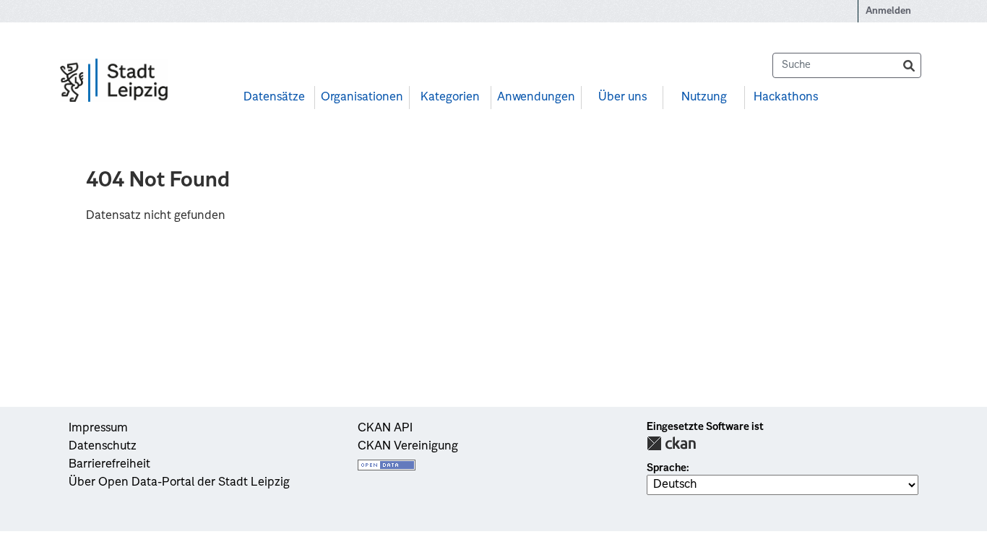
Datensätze (274, 97)
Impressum (98, 428)
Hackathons (786, 97)
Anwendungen (536, 97)
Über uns (622, 97)
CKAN (671, 443)
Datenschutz (103, 446)
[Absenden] (909, 65)
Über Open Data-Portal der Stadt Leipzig (179, 483)
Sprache (666, 468)
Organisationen (362, 97)
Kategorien (450, 97)
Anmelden (888, 11)
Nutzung (704, 97)
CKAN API (385, 428)
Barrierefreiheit (109, 464)
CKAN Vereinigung (408, 446)
